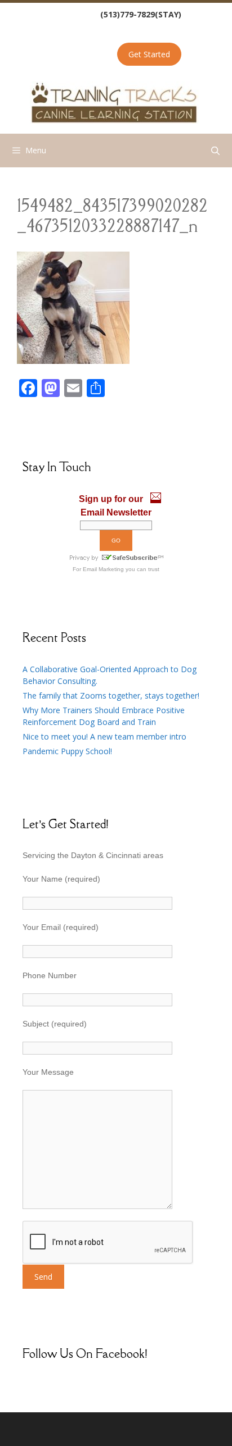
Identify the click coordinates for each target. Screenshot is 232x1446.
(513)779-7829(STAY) (140, 14)
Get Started (149, 54)
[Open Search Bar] (215, 150)
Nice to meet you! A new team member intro (104, 736)
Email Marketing (103, 569)
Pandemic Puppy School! (67, 751)
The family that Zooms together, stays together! (111, 695)
